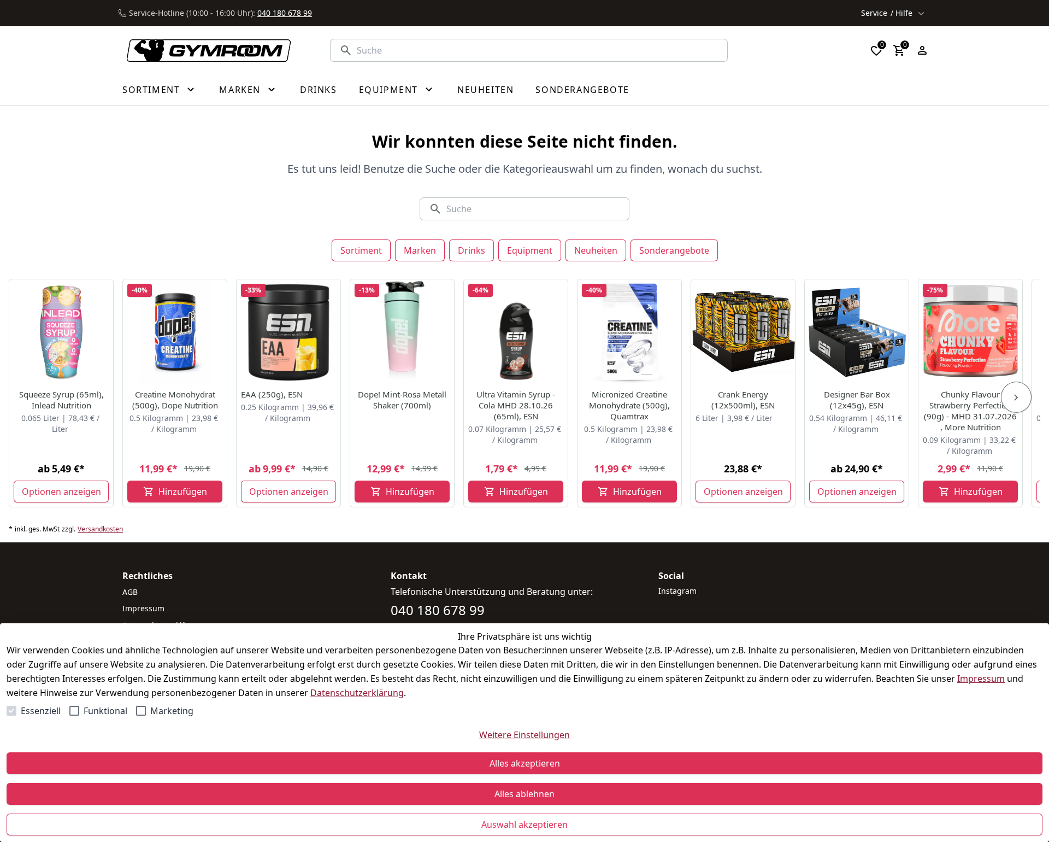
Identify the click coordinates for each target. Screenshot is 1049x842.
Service (886, 13)
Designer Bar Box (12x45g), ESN (857, 400)
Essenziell (41, 711)
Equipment (529, 250)
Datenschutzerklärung (357, 693)
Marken (420, 250)
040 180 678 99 (284, 13)
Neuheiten (595, 250)
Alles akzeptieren (525, 763)
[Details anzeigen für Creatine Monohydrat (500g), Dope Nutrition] (175, 331)
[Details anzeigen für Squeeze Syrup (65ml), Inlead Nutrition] (61, 331)
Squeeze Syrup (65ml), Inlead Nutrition (61, 400)
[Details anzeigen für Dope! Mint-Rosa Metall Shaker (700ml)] (402, 331)
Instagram (677, 591)
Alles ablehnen (524, 794)
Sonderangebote (674, 250)
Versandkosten (100, 529)
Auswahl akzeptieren (524, 824)
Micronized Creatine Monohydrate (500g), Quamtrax (629, 405)
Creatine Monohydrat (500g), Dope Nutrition (175, 400)
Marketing (171, 711)
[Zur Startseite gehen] (202, 50)
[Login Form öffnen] (922, 50)
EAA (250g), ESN (272, 394)
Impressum (981, 679)
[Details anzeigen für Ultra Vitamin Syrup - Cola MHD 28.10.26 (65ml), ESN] (516, 331)
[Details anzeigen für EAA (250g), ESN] (289, 331)
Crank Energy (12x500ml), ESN (743, 400)
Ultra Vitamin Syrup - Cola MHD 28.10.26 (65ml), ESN (515, 405)
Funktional (105, 711)
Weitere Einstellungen (524, 735)
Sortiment (361, 250)
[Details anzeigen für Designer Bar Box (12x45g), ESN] (857, 331)
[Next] (1016, 397)
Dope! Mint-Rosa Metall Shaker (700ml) (402, 400)
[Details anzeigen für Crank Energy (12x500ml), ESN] (743, 331)
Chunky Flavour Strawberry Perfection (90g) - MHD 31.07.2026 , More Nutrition (970, 410)
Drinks (471, 250)
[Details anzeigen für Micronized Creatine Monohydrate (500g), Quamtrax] (629, 331)
